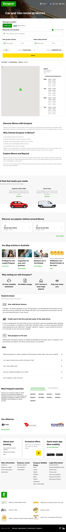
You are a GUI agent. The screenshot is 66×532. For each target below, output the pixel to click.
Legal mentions (22, 528)
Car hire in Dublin (42, 394)
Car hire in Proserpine (58, 397)
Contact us (39, 528)
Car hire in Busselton (58, 394)
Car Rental (4, 62)
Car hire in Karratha (33, 400)
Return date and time (40, 39)
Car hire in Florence (50, 394)
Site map (14, 528)
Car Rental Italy (13, 62)
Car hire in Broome (33, 397)
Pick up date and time (9, 39)
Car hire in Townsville (50, 397)
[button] (20, 90)
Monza (21, 62)
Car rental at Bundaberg (42, 397)
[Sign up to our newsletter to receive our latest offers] (38, 453)
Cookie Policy (31, 528)
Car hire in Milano (33, 394)
